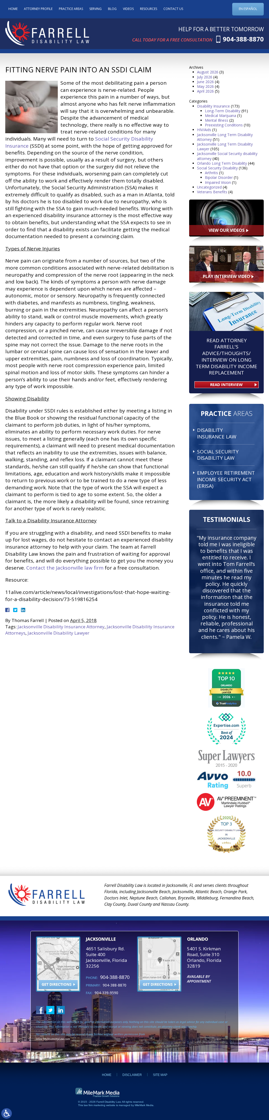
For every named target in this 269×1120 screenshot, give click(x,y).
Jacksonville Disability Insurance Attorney (61, 627)
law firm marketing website (99, 1105)
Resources (148, 9)
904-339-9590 (106, 992)
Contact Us (173, 9)
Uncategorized (209, 187)
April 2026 (205, 91)
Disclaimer (132, 1075)
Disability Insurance (213, 106)
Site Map (160, 1075)
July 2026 (204, 76)
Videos (128, 9)
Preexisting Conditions (224, 124)
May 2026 (205, 86)
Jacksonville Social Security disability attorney (227, 156)
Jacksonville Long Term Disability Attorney (225, 137)
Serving (95, 9)
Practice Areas (71, 9)
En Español (248, 9)
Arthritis (211, 172)
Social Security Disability (217, 167)
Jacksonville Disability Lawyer (58, 633)
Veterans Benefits (212, 191)
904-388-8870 (243, 39)
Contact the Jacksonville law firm (65, 567)
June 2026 (205, 81)
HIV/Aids (204, 129)
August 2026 (207, 71)
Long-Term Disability (222, 110)
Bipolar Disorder (219, 177)
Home (13, 9)
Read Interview (226, 384)
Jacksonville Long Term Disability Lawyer (225, 146)
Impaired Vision (218, 182)
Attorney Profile (38, 9)
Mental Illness (216, 120)
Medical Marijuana (220, 115)
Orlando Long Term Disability (222, 163)
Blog (112, 9)
